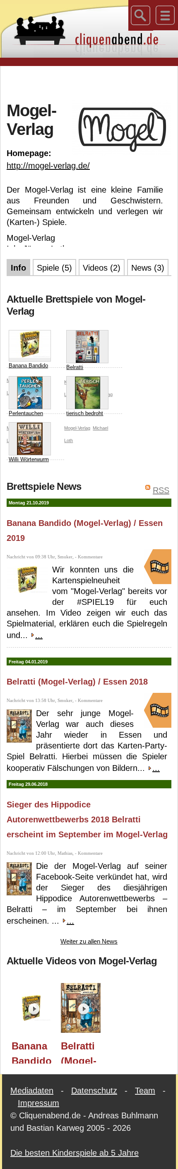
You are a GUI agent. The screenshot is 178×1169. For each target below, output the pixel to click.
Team (145, 1090)
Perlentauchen (26, 413)
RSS (161, 490)
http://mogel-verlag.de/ (48, 165)
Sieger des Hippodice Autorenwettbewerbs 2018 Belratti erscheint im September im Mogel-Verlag (87, 819)
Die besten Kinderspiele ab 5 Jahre (74, 1152)
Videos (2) (101, 267)
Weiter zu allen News (89, 941)
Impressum (38, 1103)
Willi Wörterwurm (29, 459)
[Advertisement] (92, 82)
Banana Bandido (28, 365)
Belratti (74, 367)
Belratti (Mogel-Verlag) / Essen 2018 (77, 681)
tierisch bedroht (84, 413)
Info (18, 267)
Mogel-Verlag (77, 428)
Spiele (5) (54, 267)
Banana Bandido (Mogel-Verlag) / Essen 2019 (32, 1052)
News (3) (147, 267)
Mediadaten (31, 1090)
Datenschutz (94, 1090)
